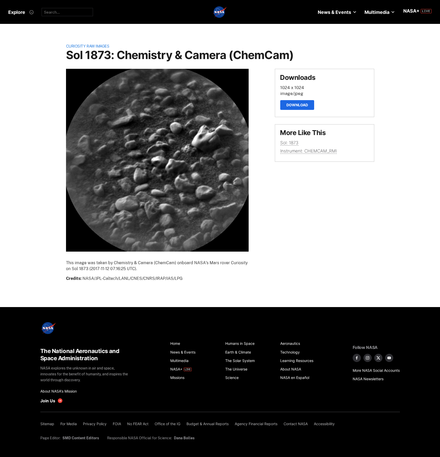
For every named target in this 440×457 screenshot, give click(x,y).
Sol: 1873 (289, 142)
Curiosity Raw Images (87, 46)
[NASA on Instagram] (367, 358)
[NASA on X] (378, 358)
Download (297, 105)
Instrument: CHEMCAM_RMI (308, 151)
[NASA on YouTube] (389, 358)
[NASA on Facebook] (357, 358)
